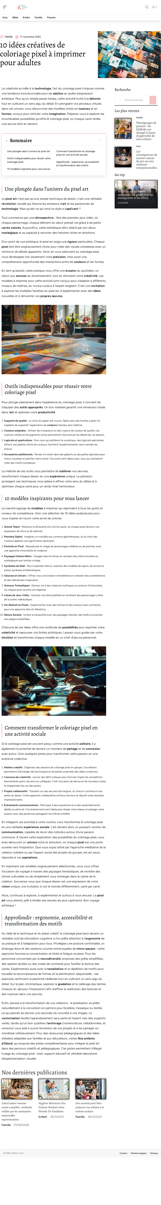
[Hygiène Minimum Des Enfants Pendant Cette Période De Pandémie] (54, 1089)
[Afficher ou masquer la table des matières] (67, 140)
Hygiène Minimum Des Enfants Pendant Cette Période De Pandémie (52, 1107)
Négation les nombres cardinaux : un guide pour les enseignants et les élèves (135, 194)
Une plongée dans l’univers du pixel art (28, 151)
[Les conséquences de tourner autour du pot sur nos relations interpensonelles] (123, 157)
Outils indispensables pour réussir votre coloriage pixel (29, 160)
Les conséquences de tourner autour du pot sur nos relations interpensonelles (146, 159)
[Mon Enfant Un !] (22, 7)
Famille (6, 1125)
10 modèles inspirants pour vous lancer (28, 168)
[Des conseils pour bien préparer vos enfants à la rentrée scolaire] (91, 1089)
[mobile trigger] (5, 7)
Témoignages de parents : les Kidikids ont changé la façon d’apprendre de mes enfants (146, 131)
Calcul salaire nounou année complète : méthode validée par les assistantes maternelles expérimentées (17, 1111)
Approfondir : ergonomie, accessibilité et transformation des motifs (77, 163)
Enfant (43, 1116)
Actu (138, 146)
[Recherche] (147, 7)
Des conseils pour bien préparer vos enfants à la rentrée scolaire (89, 1107)
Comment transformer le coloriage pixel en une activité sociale (75, 153)
